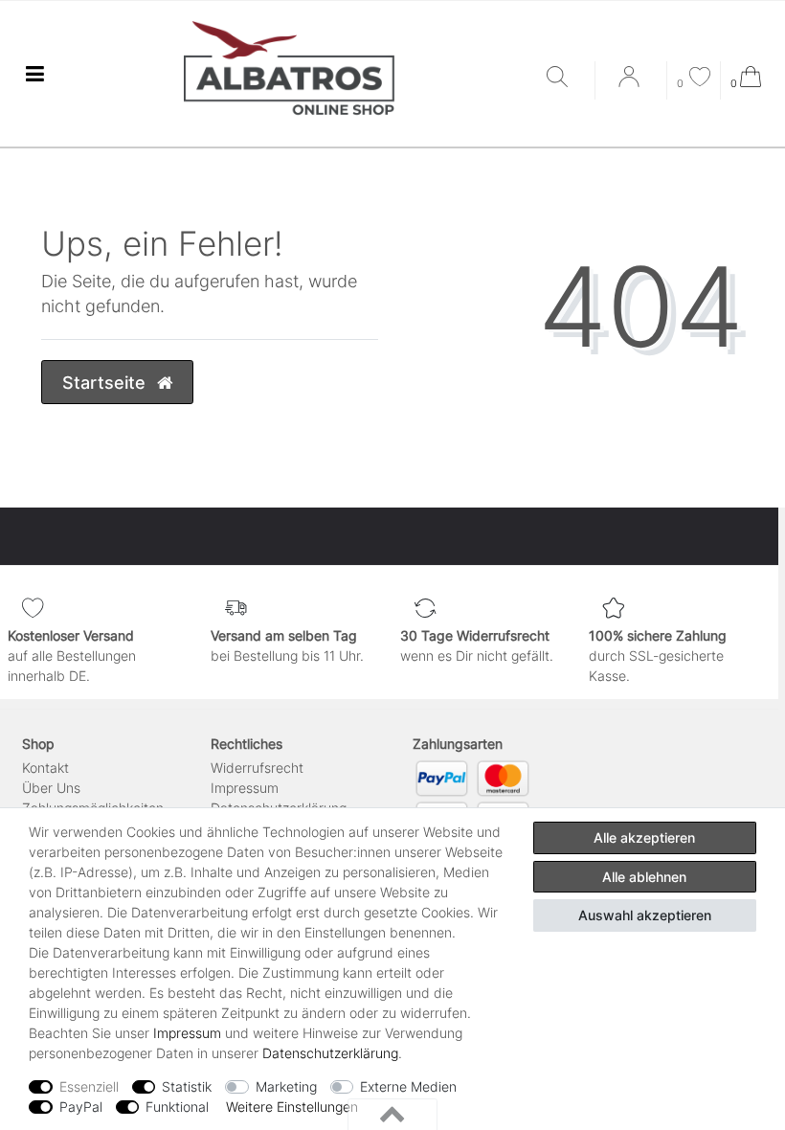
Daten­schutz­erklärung (330, 1053)
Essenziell (89, 1086)
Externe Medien (408, 1086)
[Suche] (566, 78)
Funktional (177, 1106)
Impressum (245, 788)
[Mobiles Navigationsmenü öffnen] (34, 74)
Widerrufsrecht (257, 767)
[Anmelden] (631, 83)
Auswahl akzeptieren (644, 915)
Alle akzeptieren (644, 837)
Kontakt (45, 767)
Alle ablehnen (644, 877)
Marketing (286, 1086)
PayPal (80, 1106)
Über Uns (51, 788)
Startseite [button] (106, 383)
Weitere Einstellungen (292, 1106)
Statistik (187, 1086)
